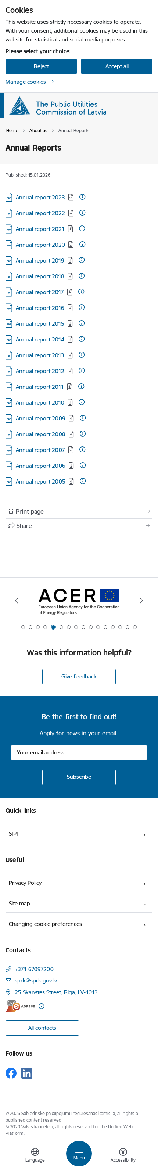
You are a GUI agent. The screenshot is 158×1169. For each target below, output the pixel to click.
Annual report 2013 (40, 355)
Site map (19, 903)
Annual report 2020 (40, 244)
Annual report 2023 (40, 197)
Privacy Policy (25, 882)
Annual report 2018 (40, 276)
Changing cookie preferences (45, 923)
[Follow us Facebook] (11, 1073)
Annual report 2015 (40, 323)
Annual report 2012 (40, 371)
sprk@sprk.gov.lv (36, 980)
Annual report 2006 (40, 465)
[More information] (82, 197)
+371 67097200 (34, 969)
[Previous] (17, 600)
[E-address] (20, 1006)
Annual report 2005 (40, 481)
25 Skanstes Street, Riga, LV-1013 (56, 992)
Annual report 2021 (40, 228)
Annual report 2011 (40, 386)
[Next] (141, 600)
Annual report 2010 (40, 402)
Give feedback (79, 676)
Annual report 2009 (40, 418)
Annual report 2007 (40, 449)
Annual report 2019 (40, 260)
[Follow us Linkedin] (26, 1073)
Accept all (117, 66)
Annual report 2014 (40, 339)
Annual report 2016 (40, 307)
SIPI (13, 833)
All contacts (42, 1027)
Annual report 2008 (40, 434)
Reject (41, 66)
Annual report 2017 (40, 292)
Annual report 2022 (40, 213)
